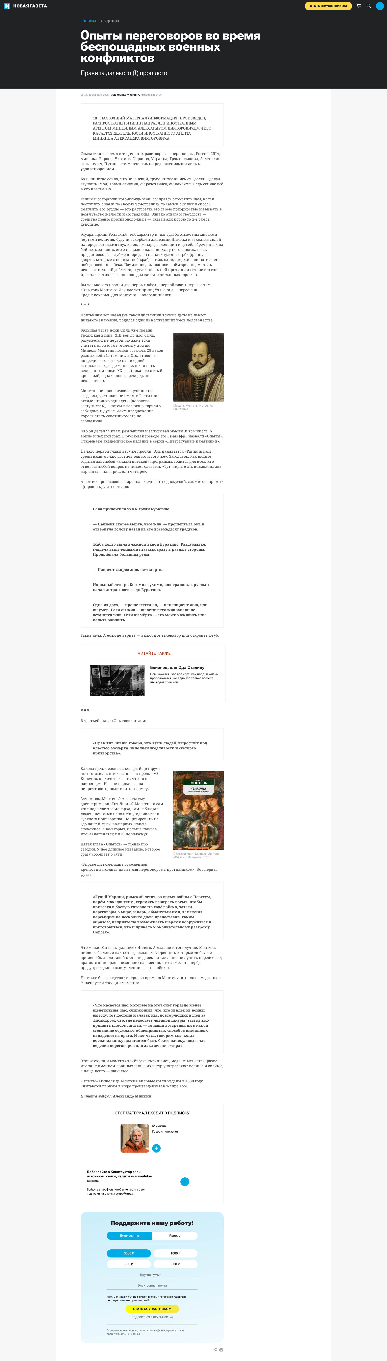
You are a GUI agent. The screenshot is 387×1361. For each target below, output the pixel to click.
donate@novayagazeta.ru (164, 1330)
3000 (127, 1253)
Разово (174, 1236)
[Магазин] (359, 6)
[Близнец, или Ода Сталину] (154, 673)
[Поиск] (369, 6)
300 (174, 1264)
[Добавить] (380, 6)
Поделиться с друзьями (149, 1317)
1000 (174, 1253)
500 (127, 1264)
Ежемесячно (129, 1236)
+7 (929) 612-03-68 (129, 1333)
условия (179, 1296)
